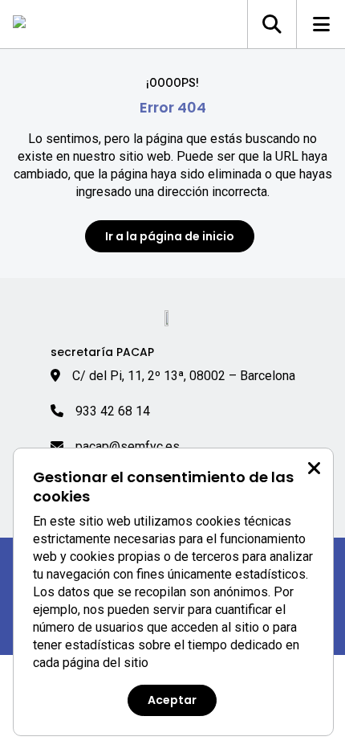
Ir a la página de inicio (169, 236)
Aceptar (172, 700)
